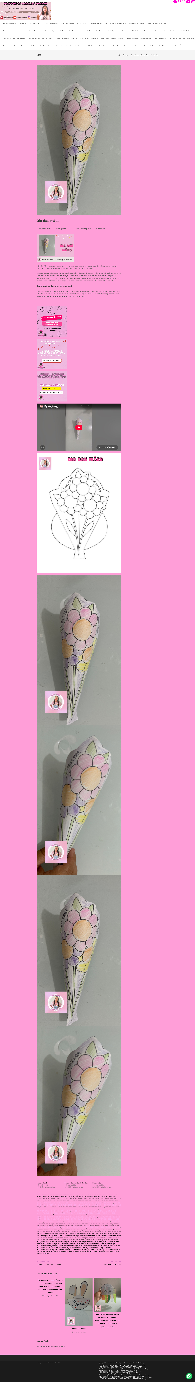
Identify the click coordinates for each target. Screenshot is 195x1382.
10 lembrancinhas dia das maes (49, 1195)
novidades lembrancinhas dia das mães (91, 1247)
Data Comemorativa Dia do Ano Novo (126, 1370)
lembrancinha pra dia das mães (94, 1241)
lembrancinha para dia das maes (102, 1235)
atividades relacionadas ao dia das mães (52, 1217)
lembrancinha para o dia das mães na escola (106, 1239)
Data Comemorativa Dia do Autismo (109, 1371)
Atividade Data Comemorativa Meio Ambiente (112, 1365)
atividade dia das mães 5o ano (87, 1195)
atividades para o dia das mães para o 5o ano (83, 1215)
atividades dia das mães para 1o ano (95, 1205)
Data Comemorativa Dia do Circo (128, 1372)
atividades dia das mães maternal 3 (73, 1205)
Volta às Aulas (140, 1376)
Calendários (102, 1378)
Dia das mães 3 (42, 1183)
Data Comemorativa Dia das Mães (135, 1364)
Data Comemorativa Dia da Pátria (108, 1368)
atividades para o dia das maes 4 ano (82, 1211)
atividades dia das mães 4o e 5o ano (74, 1201)
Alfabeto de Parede (137, 1378)
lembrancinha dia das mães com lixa (96, 1231)
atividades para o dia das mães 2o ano (86, 1209)
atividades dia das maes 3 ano (101, 1199)
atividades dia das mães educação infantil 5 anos (68, 1203)
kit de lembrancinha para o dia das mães (75, 1229)
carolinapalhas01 (45, 229)
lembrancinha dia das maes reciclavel (80, 1235)
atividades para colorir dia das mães (72, 1207)
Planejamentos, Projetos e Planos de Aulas (111, 1375)
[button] (189, 1376)
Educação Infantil (112, 1378)
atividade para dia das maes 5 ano (107, 1195)
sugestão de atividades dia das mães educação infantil (65, 1251)
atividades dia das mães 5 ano (94, 1201)
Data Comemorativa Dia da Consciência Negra (135, 1369)
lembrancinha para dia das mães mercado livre (73, 1237)
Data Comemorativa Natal (106, 1370)
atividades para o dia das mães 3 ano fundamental (55, 1211)
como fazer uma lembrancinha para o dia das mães (98, 1225)
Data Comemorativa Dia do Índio (113, 1363)
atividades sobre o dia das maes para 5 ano (91, 1223)
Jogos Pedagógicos (129, 1376)
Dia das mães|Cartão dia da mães (76, 1183)
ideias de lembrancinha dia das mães (109, 1227)
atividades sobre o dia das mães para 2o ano (64, 1223)
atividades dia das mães (67, 1197)
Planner (122, 1364)
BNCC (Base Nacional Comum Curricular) (110, 1376)
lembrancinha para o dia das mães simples (49, 1241)
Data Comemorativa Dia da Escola (142, 1377)
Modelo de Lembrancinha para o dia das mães (101, 1245)
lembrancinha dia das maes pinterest (56, 1235)
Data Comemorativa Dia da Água (108, 1372)
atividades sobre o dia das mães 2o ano (51, 1221)
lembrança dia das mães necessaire (56, 1231)
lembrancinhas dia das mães (77, 1243)
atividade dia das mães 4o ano (68, 1195)
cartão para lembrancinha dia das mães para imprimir (65, 1225)
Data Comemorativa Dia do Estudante (130, 1368)
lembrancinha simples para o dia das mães (55, 1243)
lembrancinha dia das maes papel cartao (90, 1233)
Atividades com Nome (142, 1375)
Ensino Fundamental (124, 1378)
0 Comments (100, 229)
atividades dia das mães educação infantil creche (98, 1203)
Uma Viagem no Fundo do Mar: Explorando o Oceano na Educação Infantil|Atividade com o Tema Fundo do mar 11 (107, 1318)
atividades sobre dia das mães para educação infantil (82, 1219)
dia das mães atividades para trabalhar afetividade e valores (79, 1227)
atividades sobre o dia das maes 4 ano (99, 1221)
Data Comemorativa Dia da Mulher (109, 1374)
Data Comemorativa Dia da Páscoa (131, 1371)
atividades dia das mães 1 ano (84, 1197)
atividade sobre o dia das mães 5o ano (48, 1197)
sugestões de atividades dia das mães (94, 1251)
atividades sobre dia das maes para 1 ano (52, 1219)
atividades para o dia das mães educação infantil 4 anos (63, 1213)
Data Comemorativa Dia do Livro (133, 1363)
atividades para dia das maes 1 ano (93, 1207)
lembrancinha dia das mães (76, 1231)
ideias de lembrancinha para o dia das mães (50, 1229)
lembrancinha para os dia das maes (73, 1241)
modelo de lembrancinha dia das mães (75, 1245)
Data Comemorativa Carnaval (107, 1377)
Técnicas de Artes (130, 1375)
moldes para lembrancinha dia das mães (66, 1247)
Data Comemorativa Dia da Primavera (110, 1369)
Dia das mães (97, 1183)
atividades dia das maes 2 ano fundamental (59, 1199)
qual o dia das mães (83, 1249)
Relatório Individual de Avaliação (130, 1374)
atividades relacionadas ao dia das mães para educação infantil (85, 1217)
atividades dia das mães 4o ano (53, 1201)
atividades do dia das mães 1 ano (50, 1207)
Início (100, 1363)
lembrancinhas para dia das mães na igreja (50, 1245)
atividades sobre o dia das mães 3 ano (75, 1221)
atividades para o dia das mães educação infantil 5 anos (97, 1213)
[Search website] (176, 46)
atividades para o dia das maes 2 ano (64, 1209)
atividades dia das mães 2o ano (82, 1199)
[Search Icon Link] (180, 46)
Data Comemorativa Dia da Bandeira (131, 1366)
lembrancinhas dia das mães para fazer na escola (102, 1243)
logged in (49, 1346)
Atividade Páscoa (79, 1329)
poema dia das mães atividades (67, 1249)
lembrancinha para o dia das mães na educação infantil (75, 1239)
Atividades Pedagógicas (83, 229)
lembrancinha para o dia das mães (99, 1237)
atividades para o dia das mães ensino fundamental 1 (53, 1215)
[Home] (119, 55)
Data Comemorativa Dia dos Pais (136, 1365)
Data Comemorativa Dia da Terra (108, 1364)
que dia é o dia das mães (97, 1249)
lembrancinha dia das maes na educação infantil (62, 1233)
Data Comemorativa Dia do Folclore (109, 1366)
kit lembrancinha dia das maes (98, 1229)
